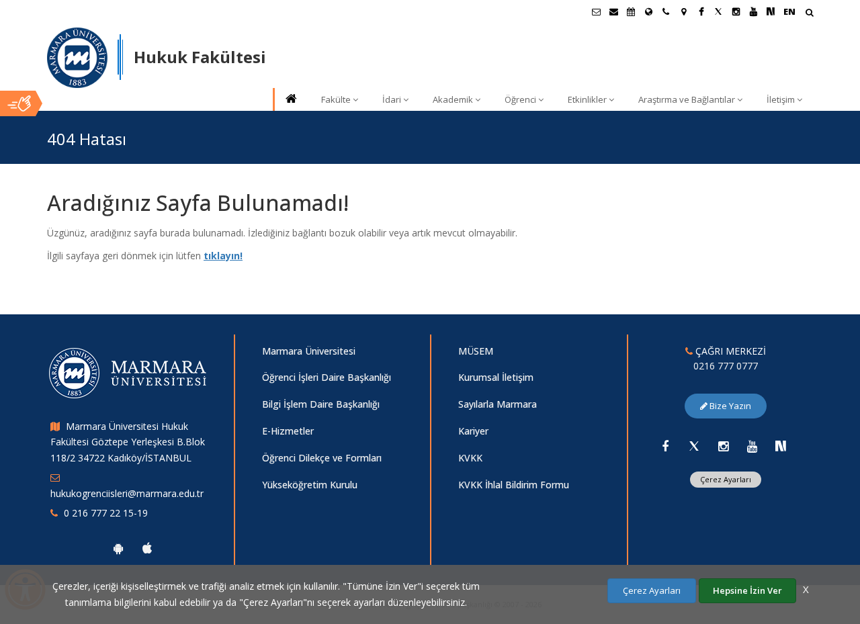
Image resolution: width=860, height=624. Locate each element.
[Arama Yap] (809, 14)
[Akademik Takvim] (631, 11)
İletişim (781, 99)
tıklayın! (223, 255)
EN (789, 11)
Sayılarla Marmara (497, 404)
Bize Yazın (729, 406)
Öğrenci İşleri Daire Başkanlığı (326, 377)
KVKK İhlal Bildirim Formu (513, 484)
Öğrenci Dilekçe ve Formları (322, 457)
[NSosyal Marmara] (780, 446)
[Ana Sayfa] (290, 100)
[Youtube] (752, 446)
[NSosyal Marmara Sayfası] (770, 11)
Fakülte (336, 99)
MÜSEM (475, 351)
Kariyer (473, 431)
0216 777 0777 (725, 365)
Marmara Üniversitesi (308, 351)
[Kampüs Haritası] (683, 11)
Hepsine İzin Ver (747, 590)
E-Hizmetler (288, 431)
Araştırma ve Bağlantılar (686, 99)
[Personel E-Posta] (613, 11)
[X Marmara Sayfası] (718, 11)
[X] (694, 446)
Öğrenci (520, 99)
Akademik (453, 99)
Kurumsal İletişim (495, 377)
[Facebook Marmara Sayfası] (700, 11)
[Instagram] (723, 446)
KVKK (470, 457)
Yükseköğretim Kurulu (309, 484)
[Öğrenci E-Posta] (596, 11)
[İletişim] (666, 11)
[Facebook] (665, 446)
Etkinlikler (587, 99)
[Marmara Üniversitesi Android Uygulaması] (118, 548)
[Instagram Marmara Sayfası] (735, 11)
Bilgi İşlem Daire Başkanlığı (321, 404)
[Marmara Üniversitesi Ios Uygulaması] (147, 548)
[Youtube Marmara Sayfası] (753, 11)
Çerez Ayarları (725, 479)
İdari (391, 99)
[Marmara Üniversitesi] (77, 58)
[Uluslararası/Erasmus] (648, 11)
